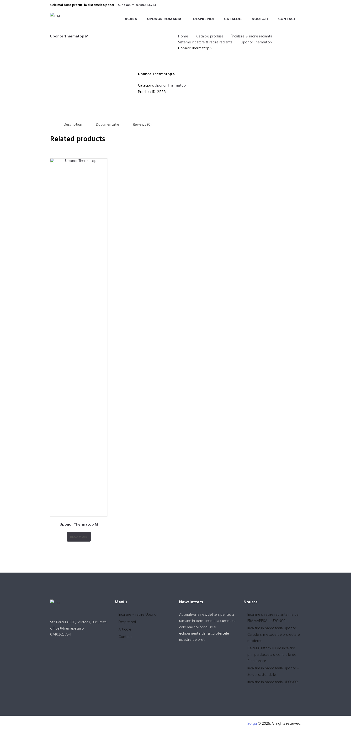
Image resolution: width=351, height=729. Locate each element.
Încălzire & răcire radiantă (252, 36)
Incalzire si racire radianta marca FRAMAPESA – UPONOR (272, 618)
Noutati (260, 19)
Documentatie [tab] (107, 125)
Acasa (131, 19)
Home (183, 36)
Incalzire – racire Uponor (138, 615)
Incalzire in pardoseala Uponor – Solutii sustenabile (273, 671)
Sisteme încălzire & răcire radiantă (205, 42)
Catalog (233, 19)
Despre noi (203, 19)
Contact (287, 19)
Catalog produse (209, 36)
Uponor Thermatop (256, 42)
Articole (124, 629)
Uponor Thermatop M (69, 36)
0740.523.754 (60, 634)
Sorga (252, 724)
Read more (79, 537)
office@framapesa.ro (67, 629)
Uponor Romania (164, 19)
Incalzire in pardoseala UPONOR (272, 682)
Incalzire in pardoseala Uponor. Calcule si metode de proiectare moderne (273, 634)
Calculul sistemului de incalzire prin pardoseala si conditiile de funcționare (271, 654)
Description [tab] (73, 125)
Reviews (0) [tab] (142, 125)
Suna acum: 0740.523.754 (137, 5)
